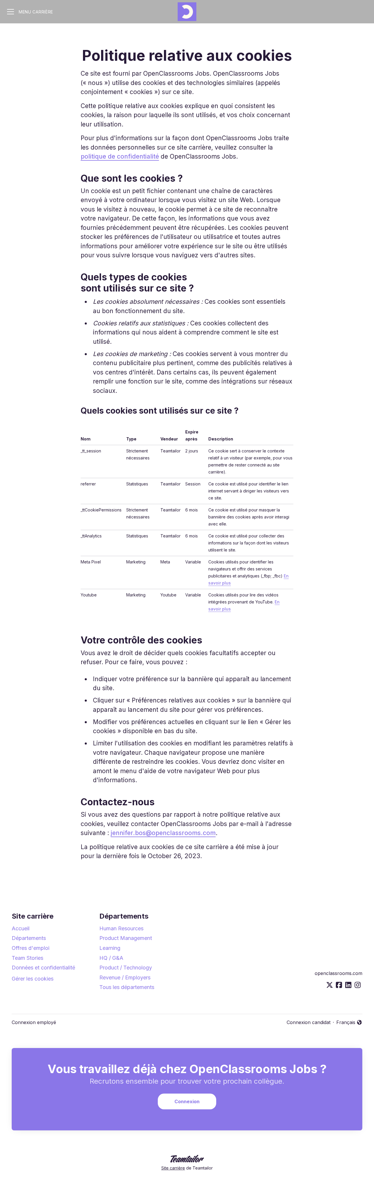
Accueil (21, 928)
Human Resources (121, 928)
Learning (109, 948)
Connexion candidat (308, 1022)
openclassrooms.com (338, 973)
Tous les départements (126, 987)
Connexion (187, 1101)
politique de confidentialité (120, 156)
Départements (29, 938)
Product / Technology (125, 967)
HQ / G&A (111, 958)
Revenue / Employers (124, 977)
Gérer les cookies (32, 979)
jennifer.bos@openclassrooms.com (163, 833)
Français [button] (349, 1022)
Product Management (125, 938)
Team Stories (27, 958)
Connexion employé (34, 1022)
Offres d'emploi (30, 948)
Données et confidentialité (43, 967)
